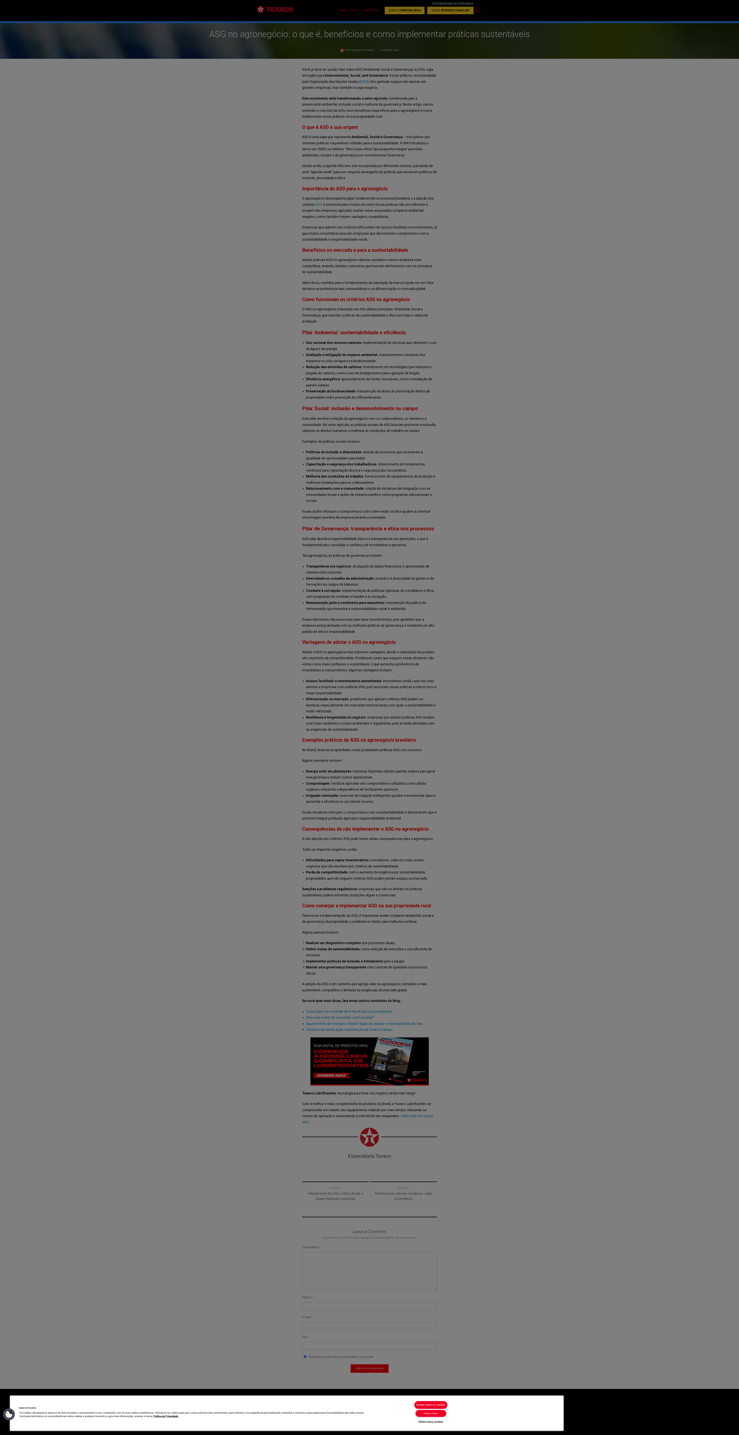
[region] (287, 1413)
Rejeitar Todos (431, 1413)
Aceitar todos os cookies (430, 1405)
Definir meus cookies (431, 1421)
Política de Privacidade (165, 1416)
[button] (9, 1414)
